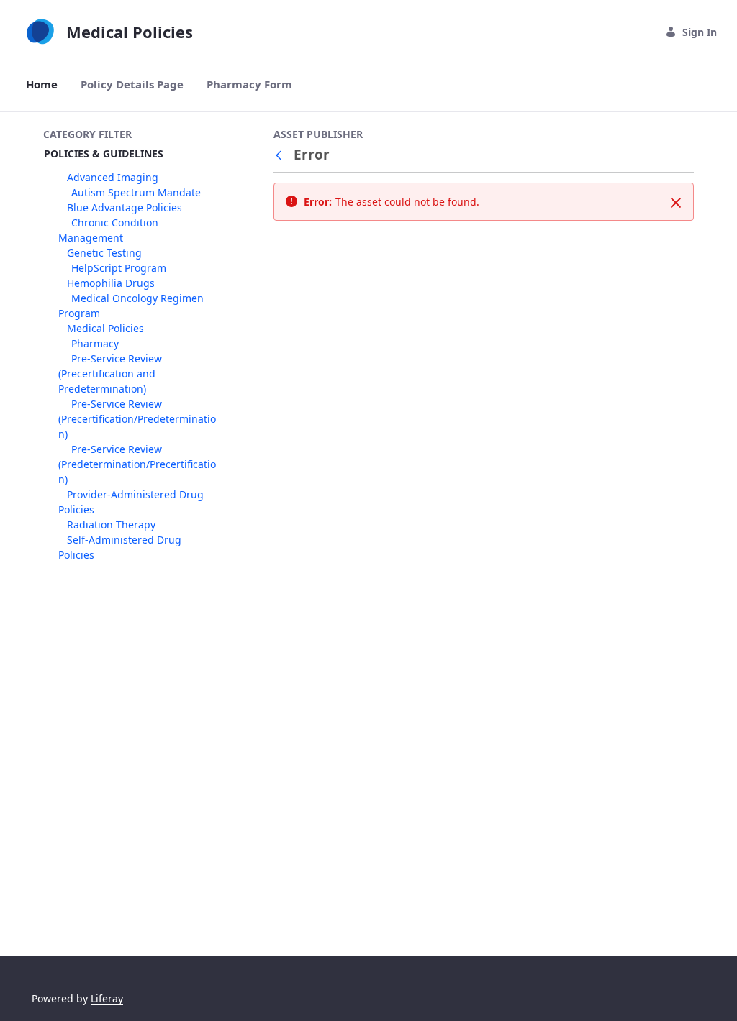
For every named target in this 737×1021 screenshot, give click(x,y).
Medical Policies (105, 328)
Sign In (699, 32)
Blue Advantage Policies (124, 207)
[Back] (281, 154)
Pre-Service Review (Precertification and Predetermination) (110, 373)
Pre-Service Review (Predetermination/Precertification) (137, 464)
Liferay (107, 998)
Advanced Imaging (112, 177)
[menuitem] (41, 84)
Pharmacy (95, 343)
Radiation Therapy (111, 524)
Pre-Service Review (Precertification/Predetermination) (137, 419)
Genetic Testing (104, 253)
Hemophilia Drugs (111, 283)
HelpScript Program (118, 268)
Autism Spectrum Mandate (136, 192)
